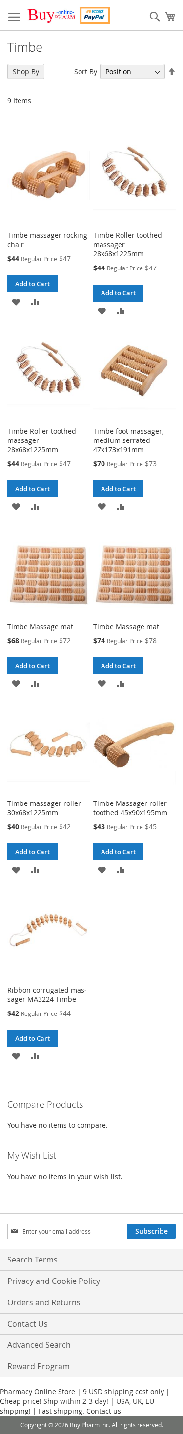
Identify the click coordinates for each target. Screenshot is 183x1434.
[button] (15, 300)
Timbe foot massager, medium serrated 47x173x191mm (128, 440)
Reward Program (38, 1366)
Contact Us (27, 1324)
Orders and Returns (44, 1302)
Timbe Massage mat (40, 626)
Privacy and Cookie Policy (53, 1281)
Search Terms (32, 1259)
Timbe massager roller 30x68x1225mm (44, 808)
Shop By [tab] (26, 71)
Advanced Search (39, 1344)
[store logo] (68, 15)
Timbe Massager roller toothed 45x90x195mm (130, 808)
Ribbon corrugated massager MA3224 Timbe (47, 994)
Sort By (85, 71)
